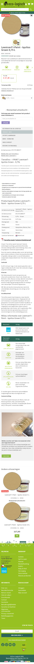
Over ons (4, 588)
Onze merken (22, 573)
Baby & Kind (22, 569)
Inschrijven (16, 635)
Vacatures (4, 602)
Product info (7, 132)
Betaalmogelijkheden (8, 604)
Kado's (20, 566)
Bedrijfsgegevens (7, 616)
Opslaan (5, 123)
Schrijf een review (14, 56)
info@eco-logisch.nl (6, 562)
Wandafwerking (23, 564)
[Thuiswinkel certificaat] (6, 566)
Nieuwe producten (24, 576)
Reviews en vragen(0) (10, 146)
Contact (4, 600)
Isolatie (20, 557)
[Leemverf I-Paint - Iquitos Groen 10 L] (17, 513)
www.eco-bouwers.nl (7, 90)
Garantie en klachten (8, 607)
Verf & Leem (22, 559)
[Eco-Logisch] (14, 3)
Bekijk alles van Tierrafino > (10, 154)
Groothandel (5, 597)
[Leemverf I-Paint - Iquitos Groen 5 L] (17, 483)
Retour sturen (6, 593)
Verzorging (22, 571)
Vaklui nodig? (7, 142)
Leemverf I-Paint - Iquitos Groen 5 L (17, 495)
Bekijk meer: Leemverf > (8, 155)
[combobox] (17, 98)
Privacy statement (7, 614)
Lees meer (6, 456)
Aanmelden (22, 590)
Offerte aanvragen (9, 135)
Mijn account (22, 593)
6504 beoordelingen (17, 660)
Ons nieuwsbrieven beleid (17, 640)
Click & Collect (6, 595)
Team (3, 618)
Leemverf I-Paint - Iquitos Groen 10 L (17, 525)
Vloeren (20, 561)
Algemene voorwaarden (5, 610)
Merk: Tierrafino (8, 139)
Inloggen (21, 588)
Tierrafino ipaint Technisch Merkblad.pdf (17, 240)
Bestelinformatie (7, 590)
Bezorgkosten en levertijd (12, 128)
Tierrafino (8, 53)
